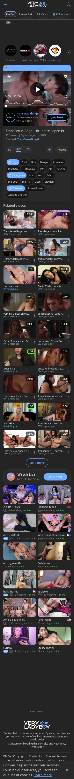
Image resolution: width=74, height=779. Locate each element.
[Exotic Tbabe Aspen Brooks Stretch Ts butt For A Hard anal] (19, 333)
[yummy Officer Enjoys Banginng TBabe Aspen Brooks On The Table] (19, 306)
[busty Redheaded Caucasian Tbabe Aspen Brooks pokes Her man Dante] (54, 361)
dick (33, 162)
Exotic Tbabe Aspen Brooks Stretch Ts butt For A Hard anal (16, 341)
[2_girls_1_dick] (19, 498)
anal (24, 162)
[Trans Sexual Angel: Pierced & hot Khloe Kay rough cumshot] (19, 443)
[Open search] (68, 4)
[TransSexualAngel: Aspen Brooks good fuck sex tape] (19, 223)
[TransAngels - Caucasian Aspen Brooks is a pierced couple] (54, 443)
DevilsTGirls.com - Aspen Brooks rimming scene (51, 286)
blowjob (44, 162)
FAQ (61, 760)
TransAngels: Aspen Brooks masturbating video (16, 259)
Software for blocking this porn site (28, 743)
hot (42, 168)
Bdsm (49, 175)
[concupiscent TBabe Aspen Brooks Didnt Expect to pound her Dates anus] (54, 306)
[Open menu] (5, 4)
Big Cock (13, 181)
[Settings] (65, 76)
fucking (61, 168)
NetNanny (59, 743)
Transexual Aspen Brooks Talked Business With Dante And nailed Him (16, 396)
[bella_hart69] (19, 583)
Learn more (43, 775)
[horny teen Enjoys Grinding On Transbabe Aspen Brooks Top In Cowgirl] (54, 333)
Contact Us (35, 756)
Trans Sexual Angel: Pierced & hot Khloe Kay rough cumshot (16, 451)
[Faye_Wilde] (54, 611)
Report (62, 149)
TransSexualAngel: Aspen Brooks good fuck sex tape (16, 231)
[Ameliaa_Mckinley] (19, 611)
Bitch (37, 181)
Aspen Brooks (35, 188)
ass (51, 168)
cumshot (58, 162)
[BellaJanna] (54, 555)
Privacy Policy (34, 760)
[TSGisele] (54, 583)
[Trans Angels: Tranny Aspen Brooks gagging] (54, 251)
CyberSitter (37, 747)
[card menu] (34, 233)
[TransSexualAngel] (10, 117)
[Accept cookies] (67, 770)
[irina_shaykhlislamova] (54, 527)
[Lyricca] (19, 640)
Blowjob (49, 181)
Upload (50, 760)
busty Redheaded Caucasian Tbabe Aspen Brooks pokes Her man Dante (50, 368)
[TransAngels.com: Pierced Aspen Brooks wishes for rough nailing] (54, 223)
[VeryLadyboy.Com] (37, 4)
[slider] (37, 105)
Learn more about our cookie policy (49, 738)
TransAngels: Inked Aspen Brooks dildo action (51, 423)
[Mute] (9, 76)
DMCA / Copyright (14, 756)
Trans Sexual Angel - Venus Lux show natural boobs (51, 396)
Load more (37, 463)
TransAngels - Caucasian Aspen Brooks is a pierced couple (51, 451)
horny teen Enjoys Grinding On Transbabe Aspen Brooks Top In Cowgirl (51, 341)
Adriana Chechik (17, 194)
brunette (13, 168)
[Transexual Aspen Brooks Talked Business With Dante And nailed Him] (19, 388)
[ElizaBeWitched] (54, 498)
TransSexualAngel (27, 113)
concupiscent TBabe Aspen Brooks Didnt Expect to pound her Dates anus (51, 314)
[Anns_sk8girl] (19, 527)
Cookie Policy (15, 760)
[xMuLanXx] (19, 361)
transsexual (29, 168)
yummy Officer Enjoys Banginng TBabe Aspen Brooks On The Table (16, 314)
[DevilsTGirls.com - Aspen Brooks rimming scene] (54, 278)
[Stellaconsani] (54, 640)
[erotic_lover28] (19, 555)
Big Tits (26, 181)
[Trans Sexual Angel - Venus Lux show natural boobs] (54, 388)
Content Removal (56, 756)
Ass (40, 175)
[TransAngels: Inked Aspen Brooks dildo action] (54, 415)
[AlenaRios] (19, 415)
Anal (31, 175)
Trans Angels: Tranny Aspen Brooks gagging (51, 259)
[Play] (37, 89)
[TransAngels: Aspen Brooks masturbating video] (19, 251)
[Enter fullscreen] (65, 96)
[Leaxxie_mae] (19, 278)
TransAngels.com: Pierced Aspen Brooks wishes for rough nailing (51, 231)
